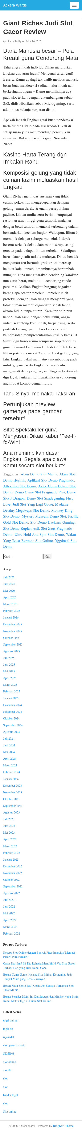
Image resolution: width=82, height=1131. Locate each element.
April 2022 (9, 920)
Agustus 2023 (11, 812)
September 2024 (12, 725)
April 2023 (9, 839)
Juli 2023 (8, 819)
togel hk (8, 1029)
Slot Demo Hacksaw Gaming (52, 522)
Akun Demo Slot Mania (39, 473)
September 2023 (12, 806)
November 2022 (12, 873)
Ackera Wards (15, 5)
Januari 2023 (11, 859)
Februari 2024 (11, 772)
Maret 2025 (10, 685)
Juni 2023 (9, 826)
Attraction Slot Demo (19, 485)
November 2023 (12, 792)
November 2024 (12, 712)
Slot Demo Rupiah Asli (21, 528)
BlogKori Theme (63, 1126)
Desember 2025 (12, 624)
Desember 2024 (12, 705)
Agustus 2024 (11, 732)
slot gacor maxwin (14, 1045)
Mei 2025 (9, 671)
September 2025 (12, 644)
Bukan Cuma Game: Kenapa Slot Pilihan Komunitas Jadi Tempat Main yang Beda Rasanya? (37, 976)
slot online (9, 1062)
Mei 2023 (9, 832)
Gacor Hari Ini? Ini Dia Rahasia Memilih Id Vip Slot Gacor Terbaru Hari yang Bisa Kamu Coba (39, 965)
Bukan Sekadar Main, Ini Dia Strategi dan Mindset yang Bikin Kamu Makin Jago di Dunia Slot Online (40, 998)
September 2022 (12, 886)
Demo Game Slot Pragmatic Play (40, 491)
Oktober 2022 (11, 880)
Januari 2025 (11, 698)
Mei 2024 (9, 752)
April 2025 (9, 678)
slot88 (7, 1070)
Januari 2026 (11, 617)
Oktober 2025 (11, 638)
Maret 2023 (10, 846)
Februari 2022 (11, 933)
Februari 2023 (11, 853)
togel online (10, 1020)
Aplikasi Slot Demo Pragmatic (50, 480)
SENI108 (8, 1053)
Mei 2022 (9, 913)
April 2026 (9, 597)
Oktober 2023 (11, 799)
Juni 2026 (9, 584)
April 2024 (9, 758)
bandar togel (10, 1095)
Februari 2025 (11, 691)
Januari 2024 (11, 779)
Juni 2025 (9, 664)
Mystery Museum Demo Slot (44, 516)
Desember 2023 (12, 786)
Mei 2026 (9, 591)
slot (5, 1078)
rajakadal (8, 1037)
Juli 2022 (8, 900)
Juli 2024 (8, 738)
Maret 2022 (10, 927)
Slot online (9, 1111)
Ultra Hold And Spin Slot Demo (39, 534)
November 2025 (12, 631)
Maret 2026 (10, 604)
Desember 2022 (12, 866)
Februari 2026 (11, 611)
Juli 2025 (8, 658)
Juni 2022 (9, 906)
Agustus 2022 (11, 893)
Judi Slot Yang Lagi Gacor (33, 504)
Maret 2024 (10, 765)
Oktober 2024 (11, 718)
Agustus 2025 (11, 651)
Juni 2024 (9, 745)
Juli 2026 (8, 577)
